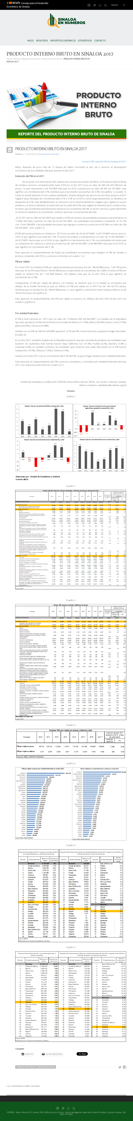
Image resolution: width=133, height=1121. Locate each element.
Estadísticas (85, 40)
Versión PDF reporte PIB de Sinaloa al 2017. (104, 161)
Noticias (17, 58)
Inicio (30, 40)
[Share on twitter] (120, 1067)
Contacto (100, 40)
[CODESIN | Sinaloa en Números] (66, 20)
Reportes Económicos (63, 40)
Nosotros (42, 40)
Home (9, 58)
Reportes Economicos (31, 58)
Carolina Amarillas (51, 154)
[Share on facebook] (124, 1067)
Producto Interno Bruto (52, 58)
